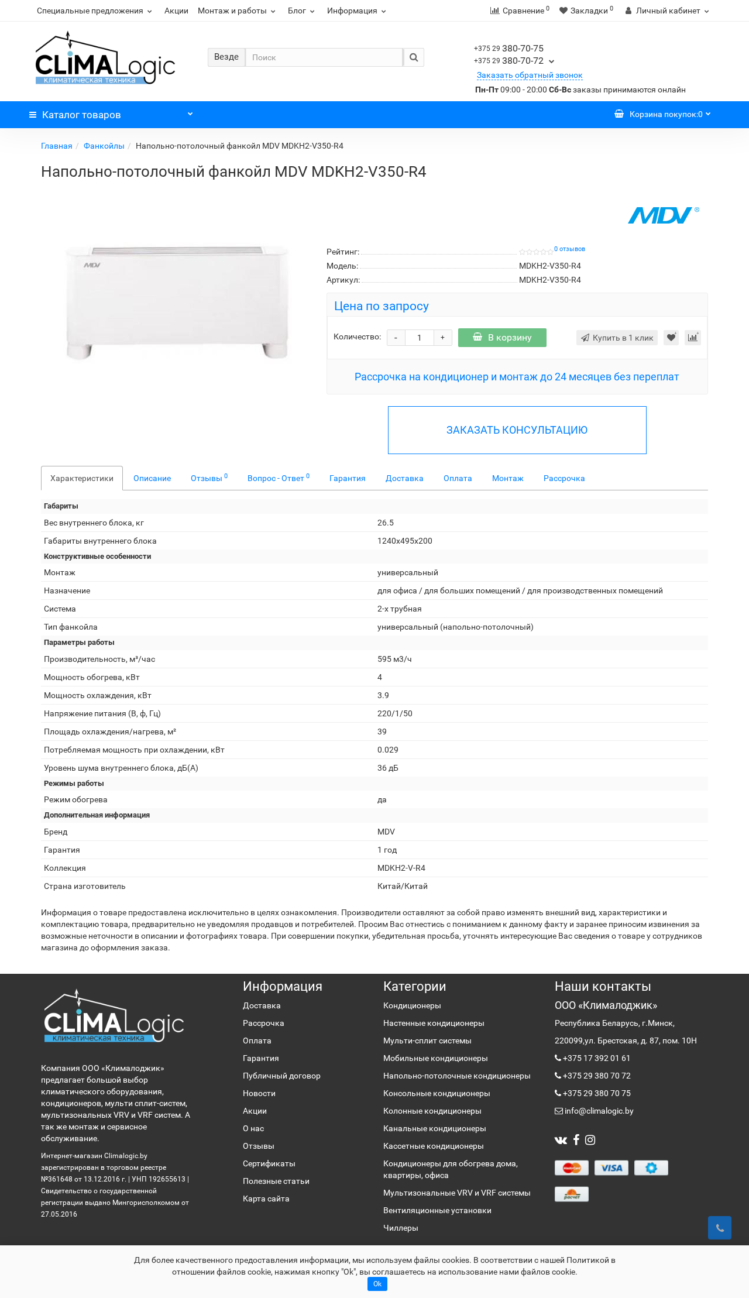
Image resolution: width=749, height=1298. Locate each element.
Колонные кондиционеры (432, 1110)
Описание (152, 478)
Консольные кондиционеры (436, 1093)
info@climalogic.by (598, 1110)
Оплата (458, 478)
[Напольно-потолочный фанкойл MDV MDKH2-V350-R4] (175, 303)
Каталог (81, 115)
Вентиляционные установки (437, 1210)
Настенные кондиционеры (434, 1023)
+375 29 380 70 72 (596, 1075)
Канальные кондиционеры (434, 1128)
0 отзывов (569, 249)
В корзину (510, 337)
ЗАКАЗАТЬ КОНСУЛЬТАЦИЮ (516, 430)
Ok (377, 1284)
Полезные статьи (276, 1181)
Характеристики (82, 478)
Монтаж (508, 478)
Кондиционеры (412, 1005)
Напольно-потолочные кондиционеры (457, 1075)
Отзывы (209, 477)
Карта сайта (266, 1198)
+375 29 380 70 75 (596, 1093)
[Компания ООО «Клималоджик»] (114, 1015)
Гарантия (347, 478)
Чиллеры (400, 1227)
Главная (57, 145)
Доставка (405, 478)
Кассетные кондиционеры (433, 1146)
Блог (297, 10)
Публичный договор (282, 1075)
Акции (176, 10)
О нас (253, 1128)
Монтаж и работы (232, 10)
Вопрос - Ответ (279, 477)
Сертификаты (269, 1163)
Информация (352, 10)
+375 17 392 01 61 (596, 1058)
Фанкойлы (104, 145)
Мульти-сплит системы (427, 1040)
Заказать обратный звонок (530, 75)
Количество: (357, 336)
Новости (259, 1093)
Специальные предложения (90, 10)
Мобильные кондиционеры (435, 1058)
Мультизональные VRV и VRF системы (457, 1192)
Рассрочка (564, 478)
